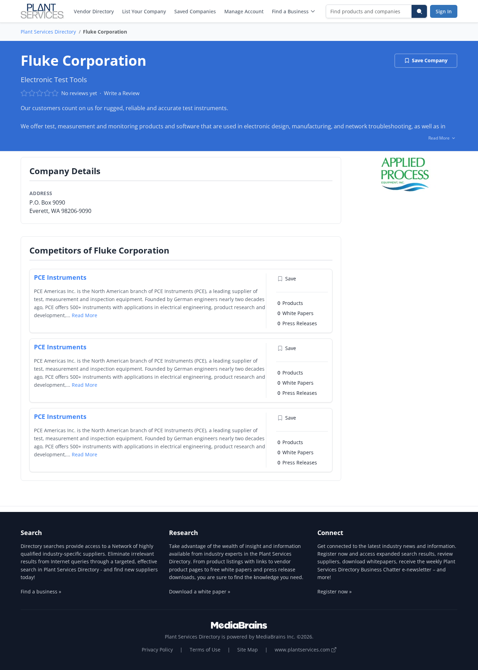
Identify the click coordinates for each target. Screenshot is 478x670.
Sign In (444, 11)
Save (290, 278)
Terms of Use (205, 649)
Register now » (334, 591)
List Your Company (144, 11)
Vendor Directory (94, 11)
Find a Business (290, 11)
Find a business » (41, 591)
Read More (84, 315)
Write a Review (122, 93)
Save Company (430, 60)
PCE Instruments (60, 277)
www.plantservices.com (303, 649)
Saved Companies (195, 11)
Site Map (247, 649)
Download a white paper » (199, 591)
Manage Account (243, 11)
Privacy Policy (157, 649)
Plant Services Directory (48, 31)
